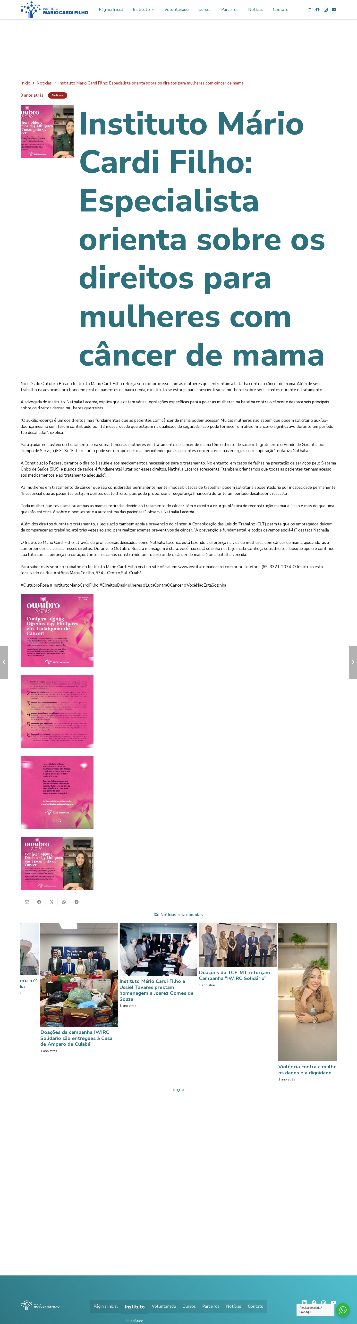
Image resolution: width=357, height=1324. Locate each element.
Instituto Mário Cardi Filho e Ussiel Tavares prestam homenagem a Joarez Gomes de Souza (79, 990)
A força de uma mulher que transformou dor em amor (312, 975)
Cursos (189, 1306)
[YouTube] (334, 10)
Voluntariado (164, 1306)
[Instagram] (326, 10)
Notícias (233, 1306)
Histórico (135, 1321)
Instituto (135, 1307)
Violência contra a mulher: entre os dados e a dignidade (238, 1069)
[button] (173, 1090)
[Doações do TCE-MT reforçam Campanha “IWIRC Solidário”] (160, 926)
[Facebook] (317, 10)
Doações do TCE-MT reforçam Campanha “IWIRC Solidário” (156, 975)
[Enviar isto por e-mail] (27, 902)
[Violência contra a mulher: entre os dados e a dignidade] (239, 926)
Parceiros (211, 1306)
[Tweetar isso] (51, 902)
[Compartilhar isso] (39, 902)
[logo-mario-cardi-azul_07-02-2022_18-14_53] (54, 9)
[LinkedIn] (309, 10)
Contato (256, 1306)
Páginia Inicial (106, 1306)
